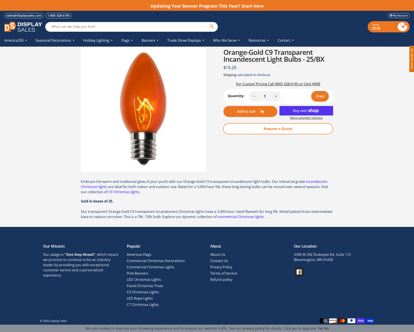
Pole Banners (137, 273)
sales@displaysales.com (23, 15)
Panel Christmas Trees (145, 285)
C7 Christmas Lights (143, 304)
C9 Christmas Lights (143, 292)
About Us (217, 254)
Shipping (229, 75)
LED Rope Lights (140, 298)
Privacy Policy (221, 267)
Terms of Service (223, 273)
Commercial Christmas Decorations (156, 260)
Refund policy (221, 279)
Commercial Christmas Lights (150, 267)
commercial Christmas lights (241, 216)
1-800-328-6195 (58, 15)
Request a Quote (278, 128)
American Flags (139, 254)
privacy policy (254, 328)
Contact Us (219, 260)
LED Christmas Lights (144, 279)
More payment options (306, 118)
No (326, 328)
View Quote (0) (411, 59)
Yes (320, 328)
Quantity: (236, 95)
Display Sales (58, 321)
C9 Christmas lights (124, 192)
